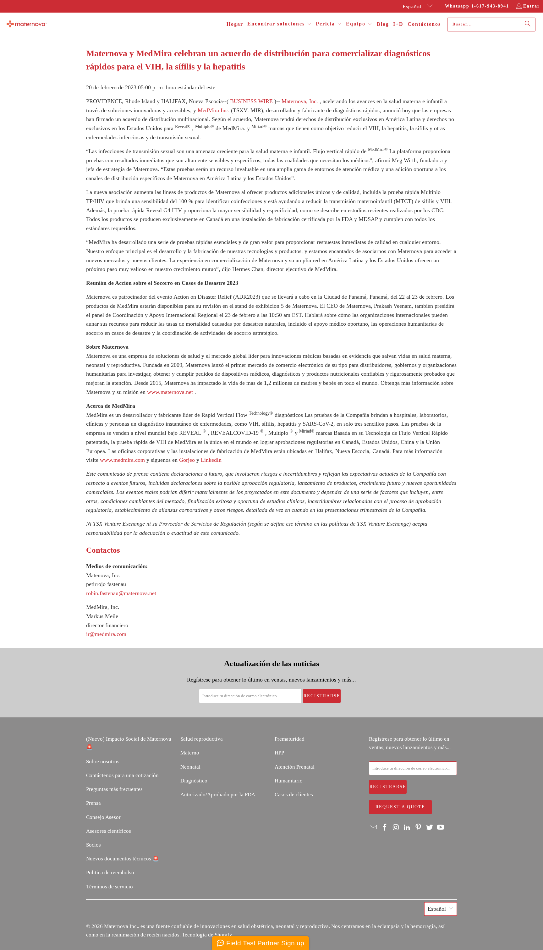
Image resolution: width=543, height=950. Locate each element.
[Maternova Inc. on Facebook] (385, 828)
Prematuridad (289, 739)
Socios (93, 845)
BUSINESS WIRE (251, 101)
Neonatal (190, 767)
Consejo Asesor (103, 817)
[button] (279, 24)
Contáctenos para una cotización (122, 775)
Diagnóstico (193, 781)
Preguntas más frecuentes (114, 789)
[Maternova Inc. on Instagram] (396, 828)
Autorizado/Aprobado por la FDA (217, 795)
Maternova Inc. (121, 926)
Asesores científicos (108, 831)
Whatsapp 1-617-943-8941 (477, 6)
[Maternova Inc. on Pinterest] (418, 828)
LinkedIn (211, 460)
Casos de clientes (294, 795)
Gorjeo (187, 460)
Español (413, 6)
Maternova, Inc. (300, 101)
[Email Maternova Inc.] (373, 828)
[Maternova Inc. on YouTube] (441, 828)
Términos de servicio (109, 887)
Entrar (531, 6)
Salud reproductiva (201, 739)
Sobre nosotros (102, 762)
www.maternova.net (170, 392)
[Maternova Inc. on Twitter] (429, 828)
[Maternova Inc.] (26, 24)
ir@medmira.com (106, 634)
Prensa (93, 803)
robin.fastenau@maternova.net (121, 593)
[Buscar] (527, 24)
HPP (279, 753)
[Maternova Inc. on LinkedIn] (407, 828)
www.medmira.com (122, 460)
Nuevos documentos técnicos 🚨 (122, 859)
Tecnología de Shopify (207, 935)
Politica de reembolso (110, 872)
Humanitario (289, 781)
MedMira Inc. (213, 110)
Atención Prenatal (295, 767)
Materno (189, 753)
